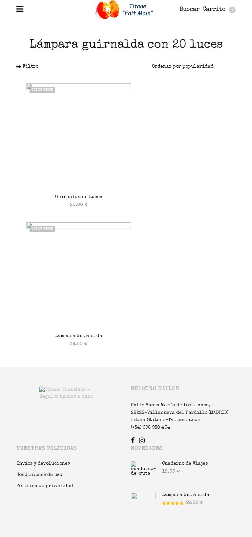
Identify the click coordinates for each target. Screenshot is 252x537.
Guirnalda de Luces (78, 197)
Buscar (189, 9)
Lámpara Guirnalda (78, 336)
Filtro (30, 66)
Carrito (218, 9)
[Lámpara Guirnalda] (78, 274)
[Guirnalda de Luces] (78, 135)
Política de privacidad (44, 486)
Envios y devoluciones (43, 463)
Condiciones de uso (39, 475)
